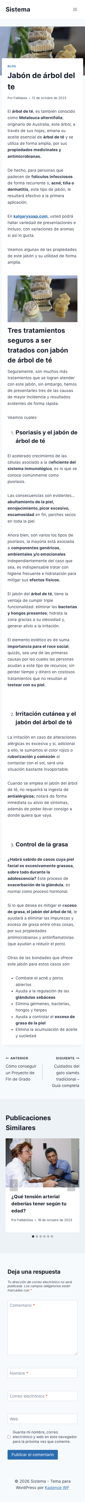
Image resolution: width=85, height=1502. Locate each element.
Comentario (22, 1305)
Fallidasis (20, 98)
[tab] (33, 1236)
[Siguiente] (71, 1185)
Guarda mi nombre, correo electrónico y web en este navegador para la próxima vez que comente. (45, 1437)
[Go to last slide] (14, 1185)
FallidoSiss (25, 1220)
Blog (12, 66)
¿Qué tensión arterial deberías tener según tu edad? (38, 1204)
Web (14, 1419)
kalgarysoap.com (30, 216)
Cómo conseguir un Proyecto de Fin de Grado (21, 1069)
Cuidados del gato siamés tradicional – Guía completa (65, 1072)
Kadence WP (57, 1487)
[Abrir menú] (75, 9)
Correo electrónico (29, 1396)
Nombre (19, 1373)
